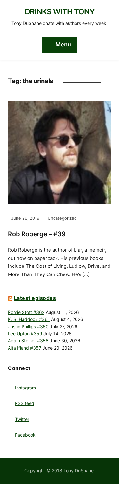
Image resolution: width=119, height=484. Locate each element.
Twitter (22, 419)
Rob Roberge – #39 (37, 234)
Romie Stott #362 (26, 312)
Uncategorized (62, 218)
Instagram (25, 387)
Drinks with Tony (60, 11)
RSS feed (24, 403)
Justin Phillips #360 (28, 326)
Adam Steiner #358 (28, 340)
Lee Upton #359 (25, 333)
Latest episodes (35, 298)
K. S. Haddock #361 (29, 319)
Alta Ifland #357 (24, 348)
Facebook (25, 435)
